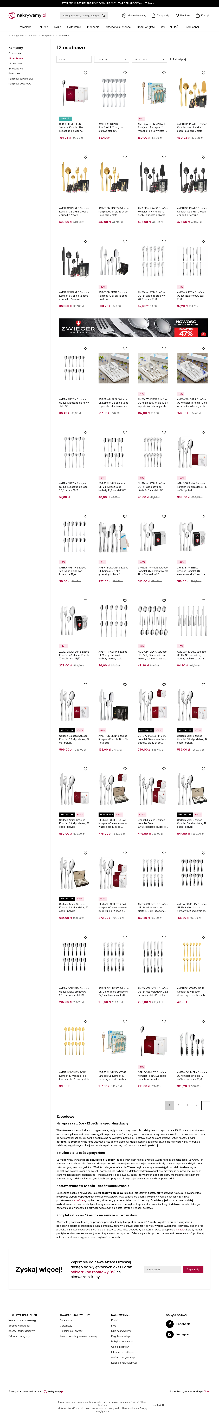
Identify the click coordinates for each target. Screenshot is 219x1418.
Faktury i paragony (19, 1336)
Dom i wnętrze (146, 27)
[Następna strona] (205, 1105)
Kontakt (115, 1320)
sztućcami (79, 1200)
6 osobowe (15, 53)
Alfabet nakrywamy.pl (123, 1357)
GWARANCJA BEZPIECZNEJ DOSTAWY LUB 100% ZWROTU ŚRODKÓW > (109, 3)
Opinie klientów (120, 1346)
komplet (180, 1229)
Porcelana (25, 27)
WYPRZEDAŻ (169, 27)
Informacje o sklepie (122, 1352)
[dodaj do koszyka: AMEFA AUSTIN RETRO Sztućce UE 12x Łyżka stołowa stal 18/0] (124, 139)
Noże (57, 27)
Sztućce (43, 27)
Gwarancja (66, 1320)
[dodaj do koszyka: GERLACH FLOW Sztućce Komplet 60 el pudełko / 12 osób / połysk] (203, 498)
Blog (113, 1325)
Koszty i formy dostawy (22, 1330)
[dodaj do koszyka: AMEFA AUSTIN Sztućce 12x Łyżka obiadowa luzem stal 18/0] (85, 582)
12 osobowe (16, 58)
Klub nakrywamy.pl (121, 1330)
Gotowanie (74, 27)
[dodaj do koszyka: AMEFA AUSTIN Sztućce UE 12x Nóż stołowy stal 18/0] (203, 307)
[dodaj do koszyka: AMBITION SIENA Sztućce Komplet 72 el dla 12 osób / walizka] (124, 307)
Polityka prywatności (122, 1341)
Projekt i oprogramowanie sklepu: (190, 1391)
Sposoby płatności (19, 1325)
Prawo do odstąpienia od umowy (78, 1336)
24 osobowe (16, 68)
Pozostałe (14, 73)
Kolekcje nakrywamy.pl (124, 1362)
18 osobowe (15, 63)
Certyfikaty (66, 1325)
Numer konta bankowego (23, 1320)
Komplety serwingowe (21, 78)
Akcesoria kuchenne (118, 27)
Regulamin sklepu (121, 1336)
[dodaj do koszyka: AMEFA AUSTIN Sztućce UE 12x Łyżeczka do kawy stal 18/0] (85, 414)
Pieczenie (93, 27)
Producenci (192, 27)
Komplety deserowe (20, 83)
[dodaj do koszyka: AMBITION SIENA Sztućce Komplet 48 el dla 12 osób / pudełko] (124, 750)
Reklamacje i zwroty (71, 1330)
